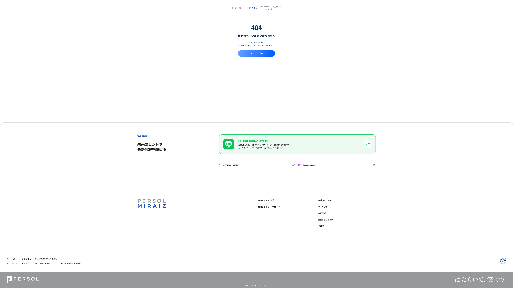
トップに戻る (256, 53)
